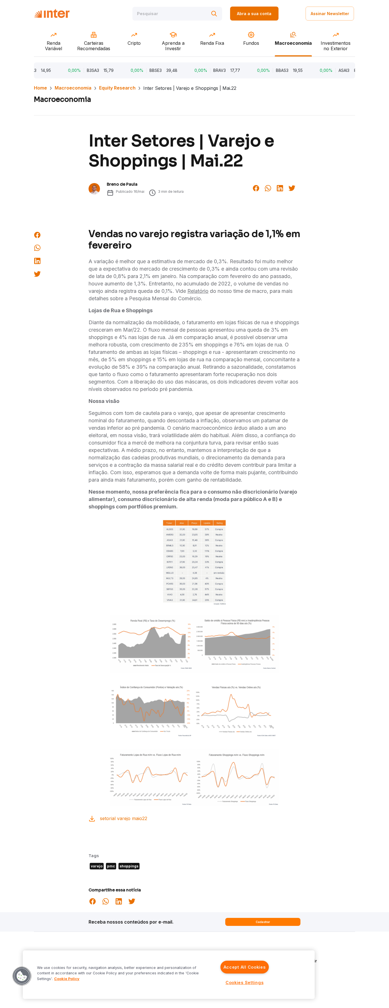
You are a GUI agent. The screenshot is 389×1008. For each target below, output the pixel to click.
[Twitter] (291, 187)
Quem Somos (293, 952)
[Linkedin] (280, 187)
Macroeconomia (73, 88)
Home (40, 88)
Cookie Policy (66, 979)
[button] (22, 976)
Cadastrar (263, 922)
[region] (169, 974)
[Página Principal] (52, 13)
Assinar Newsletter (330, 13)
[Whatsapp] (268, 187)
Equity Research (117, 88)
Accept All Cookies (245, 967)
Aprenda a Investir (298, 960)
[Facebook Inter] (256, 187)
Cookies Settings (245, 982)
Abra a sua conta (254, 13)
